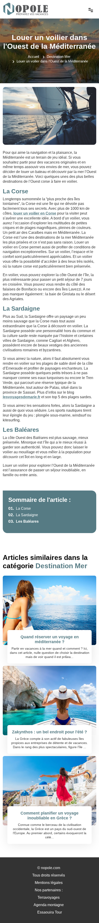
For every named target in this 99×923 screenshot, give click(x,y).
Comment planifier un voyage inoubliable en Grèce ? (49, 816)
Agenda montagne (49, 905)
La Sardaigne (23, 515)
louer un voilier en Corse (34, 213)
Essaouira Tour (49, 912)
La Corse (19, 508)
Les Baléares (23, 521)
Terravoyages (49, 897)
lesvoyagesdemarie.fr (21, 397)
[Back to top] (86, 910)
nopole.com (50, 868)
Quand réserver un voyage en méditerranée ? (49, 639)
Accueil (33, 57)
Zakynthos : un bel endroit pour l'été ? (49, 732)
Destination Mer (58, 57)
